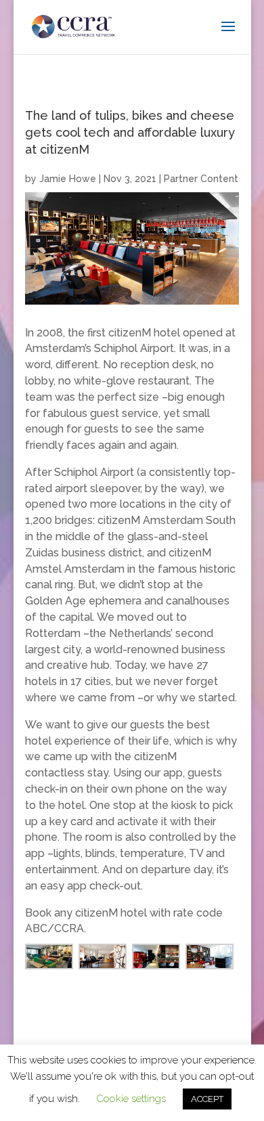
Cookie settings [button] (131, 1099)
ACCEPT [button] (207, 1099)
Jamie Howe (67, 178)
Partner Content (201, 178)
